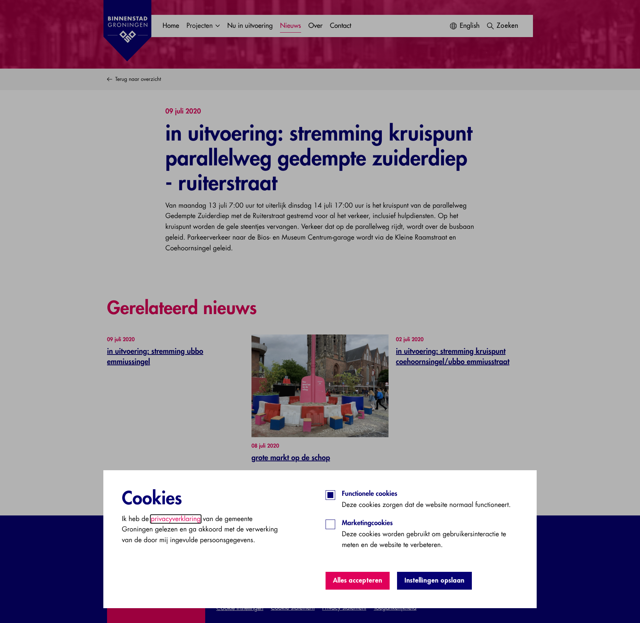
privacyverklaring (176, 519)
